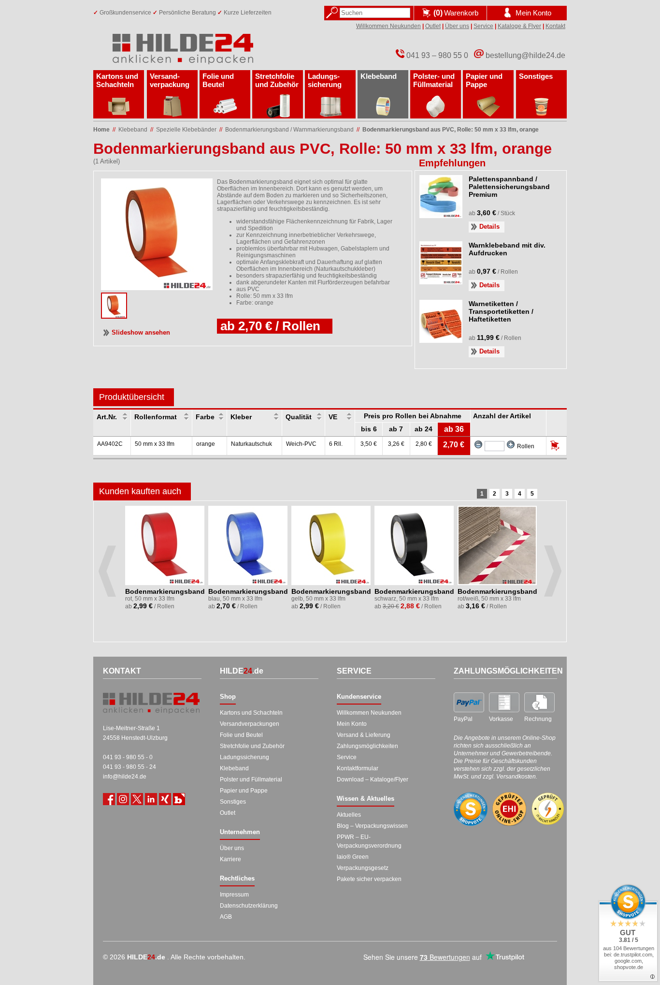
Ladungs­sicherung (325, 80)
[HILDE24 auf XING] (165, 799)
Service (483, 26)
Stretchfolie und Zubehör (277, 80)
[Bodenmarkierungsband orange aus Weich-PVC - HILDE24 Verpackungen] (114, 315)
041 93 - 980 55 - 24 (129, 767)
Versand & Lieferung (363, 735)
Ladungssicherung (244, 757)
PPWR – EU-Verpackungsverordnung (369, 841)
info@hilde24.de (124, 776)
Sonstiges (536, 76)
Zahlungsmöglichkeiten (367, 746)
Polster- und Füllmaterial (434, 80)
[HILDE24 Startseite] (151, 703)
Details (489, 226)
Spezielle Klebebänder (186, 129)
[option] (165, 564)
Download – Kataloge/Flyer (372, 779)
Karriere (230, 859)
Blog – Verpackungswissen (372, 826)
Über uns (457, 26)
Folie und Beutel (218, 80)
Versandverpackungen (249, 723)
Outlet (433, 26)
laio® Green (353, 856)
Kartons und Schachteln (117, 80)
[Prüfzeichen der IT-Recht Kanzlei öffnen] (548, 809)
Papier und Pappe (484, 80)
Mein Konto (352, 723)
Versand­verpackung (169, 80)
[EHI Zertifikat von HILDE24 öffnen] (509, 809)
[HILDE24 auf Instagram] (123, 799)
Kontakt (555, 26)
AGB (226, 916)
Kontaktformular (357, 768)
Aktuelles (349, 814)
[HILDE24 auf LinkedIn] (151, 799)
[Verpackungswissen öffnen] (179, 799)
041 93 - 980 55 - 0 (128, 757)
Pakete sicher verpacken (369, 879)
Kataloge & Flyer (519, 26)
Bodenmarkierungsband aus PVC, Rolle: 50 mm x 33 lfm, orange (450, 129)
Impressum (234, 894)
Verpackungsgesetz (362, 868)
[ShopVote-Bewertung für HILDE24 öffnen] (471, 809)
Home (101, 129)
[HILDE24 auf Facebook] (109, 799)
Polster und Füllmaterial (251, 779)
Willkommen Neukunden (388, 26)
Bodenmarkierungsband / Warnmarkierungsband (289, 129)
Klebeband (378, 76)
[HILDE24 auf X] (137, 799)
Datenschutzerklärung (249, 905)
